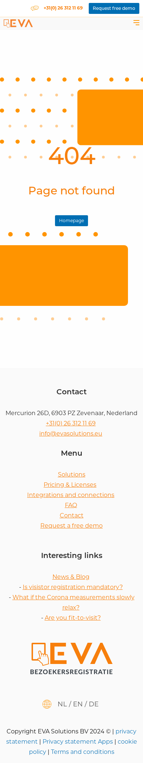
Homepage (71, 220)
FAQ (71, 505)
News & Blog (70, 576)
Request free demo (114, 8)
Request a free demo (71, 525)
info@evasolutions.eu (70, 433)
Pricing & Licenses (70, 484)
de (94, 704)
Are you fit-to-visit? (73, 617)
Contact (72, 515)
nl (62, 704)
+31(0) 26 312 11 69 (71, 423)
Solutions (71, 474)
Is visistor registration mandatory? (73, 587)
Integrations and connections (70, 494)
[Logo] (18, 23)
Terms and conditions (82, 751)
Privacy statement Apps (78, 741)
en (78, 704)
